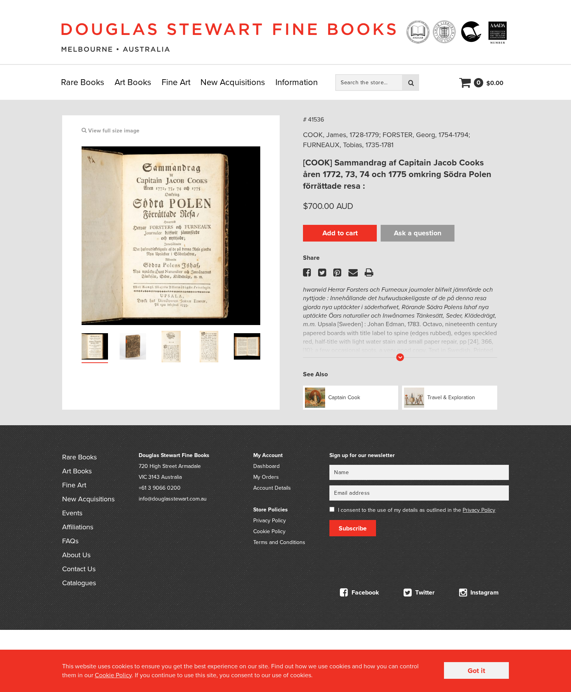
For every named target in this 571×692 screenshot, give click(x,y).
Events (72, 513)
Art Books (133, 82)
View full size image (113, 130)
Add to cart (340, 233)
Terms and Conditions (279, 542)
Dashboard (266, 466)
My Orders (266, 477)
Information (296, 82)
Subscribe (353, 528)
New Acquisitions (232, 82)
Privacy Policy (269, 520)
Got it (476, 670)
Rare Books (82, 82)
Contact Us (79, 569)
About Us (76, 555)
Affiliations (77, 527)
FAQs (70, 541)
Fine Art (176, 82)
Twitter (424, 592)
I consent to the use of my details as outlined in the (416, 510)
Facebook (364, 592)
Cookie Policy (269, 531)
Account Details (272, 488)
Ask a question (417, 233)
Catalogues (79, 583)
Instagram (484, 592)
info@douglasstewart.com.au (173, 499)
